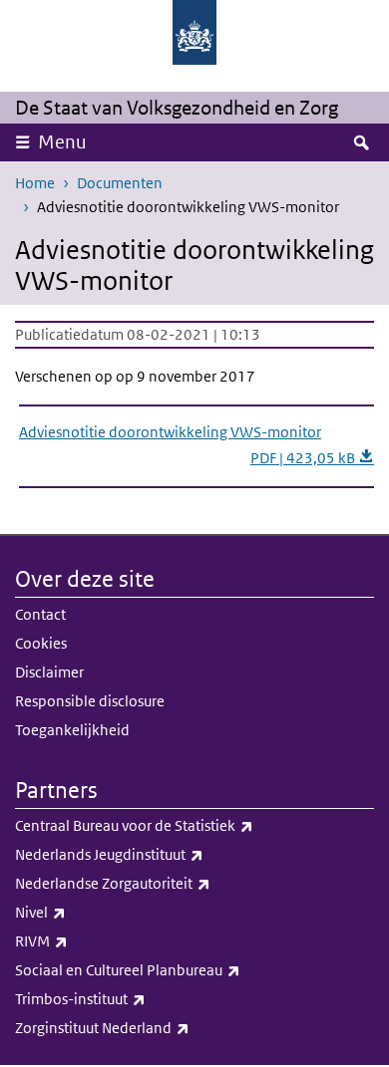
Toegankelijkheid (72, 729)
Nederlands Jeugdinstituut (153, 854)
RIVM (85, 940)
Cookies (41, 643)
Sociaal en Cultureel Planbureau (171, 969)
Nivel (84, 912)
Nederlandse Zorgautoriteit (156, 883)
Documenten (120, 182)
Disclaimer (49, 672)
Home (35, 182)
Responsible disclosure (90, 700)
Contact (40, 614)
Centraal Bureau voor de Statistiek (178, 825)
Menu (62, 142)
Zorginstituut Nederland (146, 1027)
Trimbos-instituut (124, 998)
